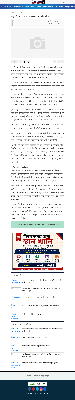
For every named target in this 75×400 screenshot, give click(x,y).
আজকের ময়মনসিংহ (30, 6)
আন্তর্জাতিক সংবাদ (48, 6)
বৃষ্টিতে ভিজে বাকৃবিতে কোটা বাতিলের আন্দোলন (35, 337)
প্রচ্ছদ (13, 12)
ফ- (58, 62)
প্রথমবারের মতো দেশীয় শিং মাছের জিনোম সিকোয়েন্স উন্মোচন (40, 363)
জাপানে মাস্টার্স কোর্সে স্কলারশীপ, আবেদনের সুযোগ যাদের (39, 297)
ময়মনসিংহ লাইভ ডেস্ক (53, 21)
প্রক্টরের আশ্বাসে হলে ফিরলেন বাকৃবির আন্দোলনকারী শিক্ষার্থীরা (40, 305)
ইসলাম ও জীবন (59, 6)
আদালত (39, 6)
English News (18, 6)
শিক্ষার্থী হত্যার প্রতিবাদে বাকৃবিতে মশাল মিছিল (36, 314)
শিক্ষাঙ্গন (19, 12)
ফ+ (54, 62)
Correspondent (6, 6)
